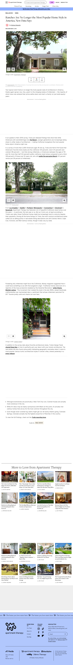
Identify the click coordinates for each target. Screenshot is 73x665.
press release (10, 353)
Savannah (9, 210)
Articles (37, 6)
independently (10, 85)
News (16, 13)
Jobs (7, 657)
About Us (29, 631)
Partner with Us (9, 658)
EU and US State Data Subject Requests (61, 654)
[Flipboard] (43, 636)
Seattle (22, 208)
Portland (30, 208)
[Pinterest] (43, 632)
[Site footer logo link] (15, 627)
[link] (9, 485)
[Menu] (7, 2)
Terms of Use (61, 639)
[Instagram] (39, 629)
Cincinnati (58, 208)
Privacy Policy (52, 641)
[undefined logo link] (15, 2)
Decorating (28, 6)
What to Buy (55, 6)
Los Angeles (13, 208)
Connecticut (48, 208)
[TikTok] (43, 629)
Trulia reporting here (39, 417)
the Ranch (33, 140)
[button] (64, 69)
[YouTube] (39, 636)
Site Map (29, 637)
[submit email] (65, 634)
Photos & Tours (18, 6)
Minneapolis (38, 208)
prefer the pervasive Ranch (48, 156)
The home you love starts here (38, 615)
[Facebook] (39, 632)
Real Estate (9, 13)
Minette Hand (15, 204)
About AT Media (9, 655)
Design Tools (45, 6)
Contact (29, 634)
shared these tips (11, 347)
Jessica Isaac (18, 341)
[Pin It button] (13, 69)
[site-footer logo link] (10, 651)
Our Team (29, 628)
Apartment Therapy (20, 74)
